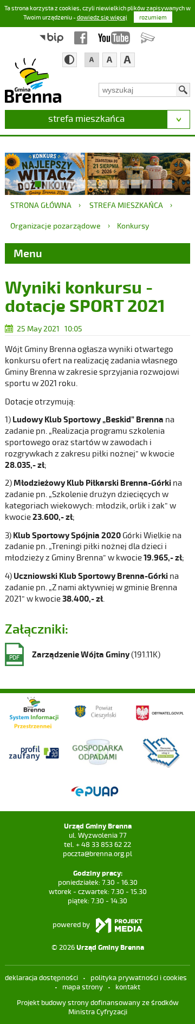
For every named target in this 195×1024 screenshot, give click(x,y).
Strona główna (41, 205)
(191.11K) (84, 655)
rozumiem (153, 17)
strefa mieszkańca (86, 118)
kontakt (127, 986)
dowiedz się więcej (102, 17)
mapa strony (82, 986)
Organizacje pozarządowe (55, 225)
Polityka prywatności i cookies (138, 977)
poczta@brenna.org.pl (97, 853)
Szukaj (183, 90)
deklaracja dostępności (41, 977)
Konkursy (133, 225)
